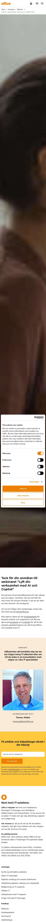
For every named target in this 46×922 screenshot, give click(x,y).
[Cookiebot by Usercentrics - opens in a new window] (34, 417)
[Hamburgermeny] (42, 3)
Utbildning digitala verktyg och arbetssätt (20, 883)
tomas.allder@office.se (23, 721)
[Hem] (7, 3)
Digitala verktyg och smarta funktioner (18, 879)
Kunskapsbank (7, 912)
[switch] (40, 460)
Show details (34, 482)
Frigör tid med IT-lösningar (13, 898)
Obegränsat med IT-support (13, 894)
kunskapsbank (30, 617)
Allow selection (23, 496)
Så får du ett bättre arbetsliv (14, 872)
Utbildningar (7, 920)
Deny (23, 503)
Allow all (23, 489)
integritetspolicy (14, 769)
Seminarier (6, 916)
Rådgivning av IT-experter (13, 887)
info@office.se (22, 612)
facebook (14, 622)
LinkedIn (26, 622)
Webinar (5, 909)
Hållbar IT (5, 891)
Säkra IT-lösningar (9, 876)
